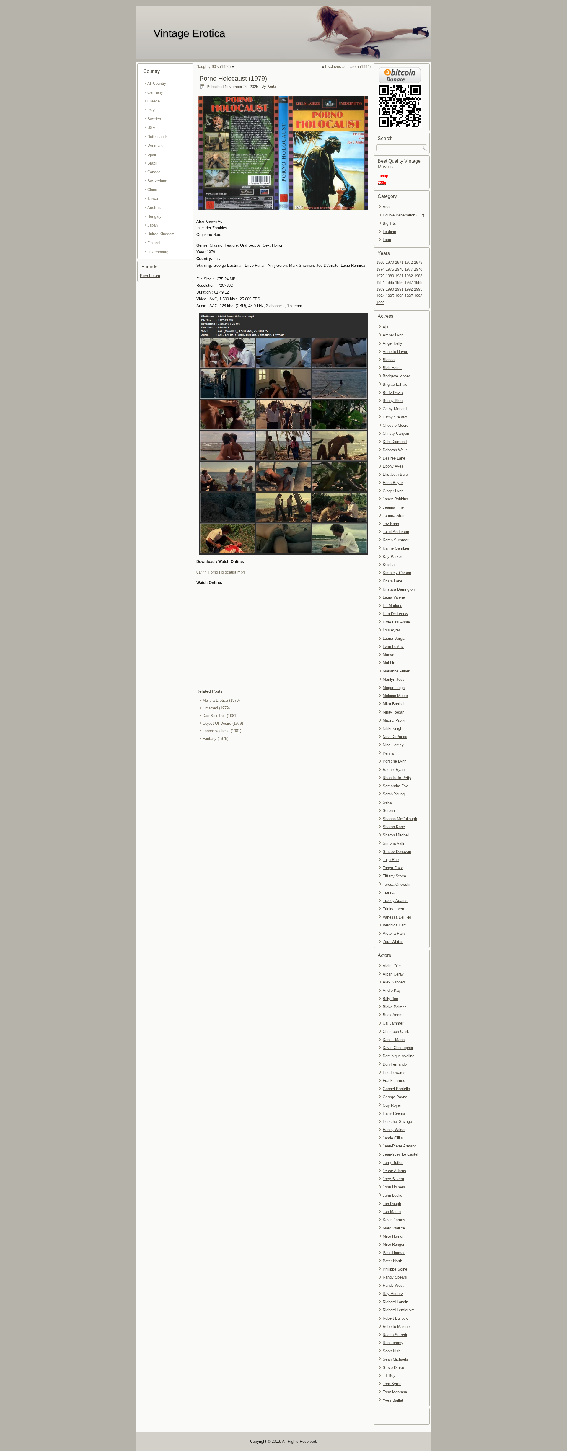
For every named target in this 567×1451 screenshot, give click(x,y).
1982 (409, 276)
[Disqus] (283, 821)
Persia (388, 753)
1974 (380, 269)
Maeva (388, 655)
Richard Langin (395, 1302)
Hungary (154, 216)
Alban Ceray (393, 974)
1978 (418, 269)
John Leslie (392, 1195)
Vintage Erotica (189, 33)
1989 (380, 289)
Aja (385, 327)
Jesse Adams (394, 1171)
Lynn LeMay (393, 646)
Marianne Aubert (396, 671)
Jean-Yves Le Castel (400, 1154)
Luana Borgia (394, 638)
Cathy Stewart (395, 417)
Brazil (152, 163)
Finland (153, 243)
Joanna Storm (395, 515)
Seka (387, 802)
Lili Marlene (392, 605)
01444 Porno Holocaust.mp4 (220, 572)
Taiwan (153, 198)
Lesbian (389, 231)
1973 (418, 262)
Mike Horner (393, 1236)
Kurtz (271, 86)
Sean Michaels (395, 1359)
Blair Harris (392, 368)
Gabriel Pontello (396, 1089)
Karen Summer (395, 540)
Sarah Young (394, 794)
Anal (386, 207)
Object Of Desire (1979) (223, 723)
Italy (151, 110)
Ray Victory (393, 1294)
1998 (418, 296)
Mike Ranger (393, 1244)
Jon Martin (392, 1211)
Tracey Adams (395, 900)
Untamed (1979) (216, 708)
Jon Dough (392, 1203)
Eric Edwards (394, 1072)
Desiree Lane (394, 458)
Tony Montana (395, 1392)
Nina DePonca (395, 737)
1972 (409, 262)
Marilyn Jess (394, 679)
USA (151, 128)
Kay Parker (392, 556)
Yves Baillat (393, 1400)
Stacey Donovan (397, 851)
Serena (389, 810)
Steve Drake (393, 1367)
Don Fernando (395, 1064)
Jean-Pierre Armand (399, 1146)
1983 (418, 276)
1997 (409, 296)
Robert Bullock (395, 1318)
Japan (152, 225)
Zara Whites (393, 941)
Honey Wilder (394, 1130)
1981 (399, 276)
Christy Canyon (396, 433)
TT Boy (389, 1375)
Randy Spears (395, 1277)
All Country (156, 83)
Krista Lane (392, 581)
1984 (380, 282)
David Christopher (398, 1047)
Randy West (393, 1285)
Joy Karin (391, 524)
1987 (409, 282)
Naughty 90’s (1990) (213, 66)
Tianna (388, 892)
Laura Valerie (394, 597)
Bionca (389, 360)
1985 (390, 282)
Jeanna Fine (393, 507)
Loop (387, 239)
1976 (399, 269)
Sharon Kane (394, 827)
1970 (390, 262)
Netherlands (157, 136)
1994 (380, 296)
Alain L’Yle (392, 966)
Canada (153, 172)
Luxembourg (157, 252)
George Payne (395, 1097)
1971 (399, 262)
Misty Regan (393, 712)
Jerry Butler (393, 1162)
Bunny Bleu (393, 400)
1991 (399, 289)
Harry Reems (394, 1113)
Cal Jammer (393, 1023)
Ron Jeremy (393, 1343)
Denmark (155, 145)
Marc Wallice (394, 1228)
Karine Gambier (396, 548)
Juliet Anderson (396, 532)
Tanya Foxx (393, 868)
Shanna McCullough (400, 819)
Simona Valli (393, 843)
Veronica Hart (394, 925)
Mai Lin (389, 663)
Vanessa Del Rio (397, 917)
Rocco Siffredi (395, 1335)
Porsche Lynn (394, 761)
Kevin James (394, 1220)
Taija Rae (391, 859)
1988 (418, 282)
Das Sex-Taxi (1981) (220, 716)
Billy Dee (390, 998)
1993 (418, 289)
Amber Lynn (393, 335)
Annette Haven (395, 351)
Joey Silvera (393, 1179)
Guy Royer (392, 1105)
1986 (399, 282)
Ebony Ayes (393, 466)
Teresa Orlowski (396, 884)
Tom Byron (392, 1384)
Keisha (389, 564)
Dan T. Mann (394, 1040)
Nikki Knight (393, 728)
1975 (390, 269)
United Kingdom (161, 234)
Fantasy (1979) (215, 738)
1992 (409, 289)
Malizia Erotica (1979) (221, 700)
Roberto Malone (396, 1326)
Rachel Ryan (394, 769)
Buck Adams (394, 1015)
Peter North (392, 1261)
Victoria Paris (394, 933)
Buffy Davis (393, 392)
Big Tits (389, 223)
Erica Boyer (393, 483)
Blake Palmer (394, 1007)
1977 (409, 269)
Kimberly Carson (397, 573)
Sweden (154, 119)
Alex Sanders (394, 982)
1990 (390, 289)
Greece (153, 101)
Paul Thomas (394, 1252)
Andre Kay (392, 990)
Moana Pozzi (394, 720)
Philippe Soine (395, 1269)
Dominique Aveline (398, 1056)
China (152, 190)
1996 (399, 296)
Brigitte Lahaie (395, 384)
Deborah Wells (395, 450)
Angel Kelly (392, 343)
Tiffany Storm (394, 876)
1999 (380, 303)
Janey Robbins (395, 499)
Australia (154, 207)
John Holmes (394, 1187)
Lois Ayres (392, 630)
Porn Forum (150, 275)
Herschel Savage (397, 1121)
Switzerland (157, 181)
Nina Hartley (393, 745)
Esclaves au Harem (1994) (348, 66)
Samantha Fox (395, 786)
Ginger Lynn (393, 491)
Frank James (394, 1080)
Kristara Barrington (399, 589)
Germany (155, 92)
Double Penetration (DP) (403, 215)
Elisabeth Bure (395, 474)
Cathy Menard (395, 409)
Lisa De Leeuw (395, 614)
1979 (380, 276)
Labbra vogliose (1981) (222, 731)
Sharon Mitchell (396, 835)
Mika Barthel (393, 704)
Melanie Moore (395, 695)
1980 (390, 276)
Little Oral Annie (396, 622)
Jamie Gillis (393, 1138)
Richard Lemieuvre (399, 1310)
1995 (390, 296)
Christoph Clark (396, 1031)
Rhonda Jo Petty (397, 778)
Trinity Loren (393, 909)
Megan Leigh (394, 687)
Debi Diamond (395, 441)
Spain (152, 154)
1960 (380, 262)
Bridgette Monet (396, 376)
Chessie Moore (395, 425)
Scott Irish (391, 1351)
